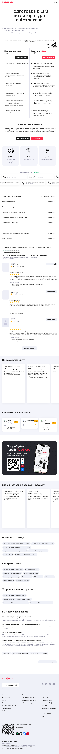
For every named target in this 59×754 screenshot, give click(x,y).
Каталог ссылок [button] (6, 708)
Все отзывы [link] (5, 703)
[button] (51, 264)
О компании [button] (45, 697)
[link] (23, 138)
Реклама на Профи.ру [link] (48, 703)
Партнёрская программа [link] (49, 708)
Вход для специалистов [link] (29, 700)
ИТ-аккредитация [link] (47, 700)
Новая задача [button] (6, 697)
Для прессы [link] (45, 705)
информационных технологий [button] (10, 745)
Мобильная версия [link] (8, 711)
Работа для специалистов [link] (29, 703)
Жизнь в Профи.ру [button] (47, 713)
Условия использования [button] (9, 705)
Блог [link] (43, 716)
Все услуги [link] (5, 700)
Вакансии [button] (44, 711)
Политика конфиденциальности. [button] (17, 748)
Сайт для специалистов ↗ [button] (29, 697)
